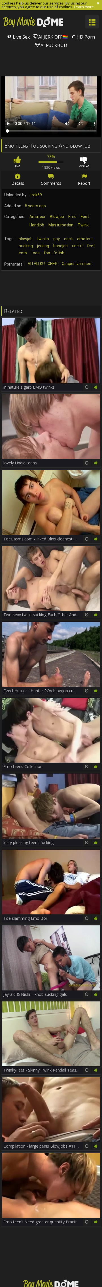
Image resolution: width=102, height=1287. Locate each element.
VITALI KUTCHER (43, 263)
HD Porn (85, 37)
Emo (72, 216)
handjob (60, 246)
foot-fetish (54, 253)
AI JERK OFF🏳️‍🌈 (52, 37)
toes (35, 253)
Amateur (37, 216)
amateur (85, 239)
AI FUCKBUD (53, 45)
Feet (85, 216)
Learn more (84, 6)
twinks (43, 239)
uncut (77, 246)
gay (56, 239)
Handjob (36, 225)
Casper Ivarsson (76, 263)
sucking (26, 246)
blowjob (26, 239)
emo (23, 253)
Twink (83, 225)
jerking (43, 246)
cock (68, 239)
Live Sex (21, 37)
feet (91, 246)
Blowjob (57, 216)
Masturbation (60, 225)
